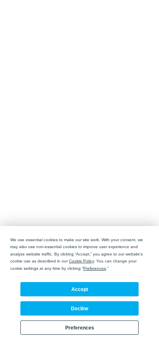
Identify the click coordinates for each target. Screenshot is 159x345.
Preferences (79, 328)
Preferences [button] (94, 268)
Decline (79, 308)
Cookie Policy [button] (81, 261)
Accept (79, 289)
